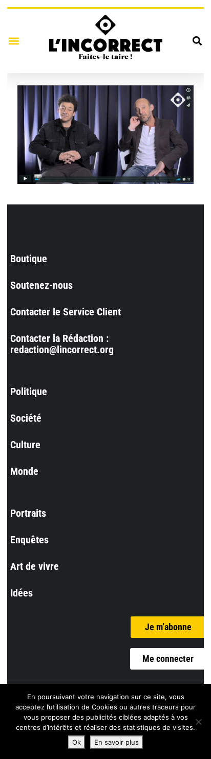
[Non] (198, 722)
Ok (76, 742)
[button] (13, 40)
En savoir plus (116, 742)
